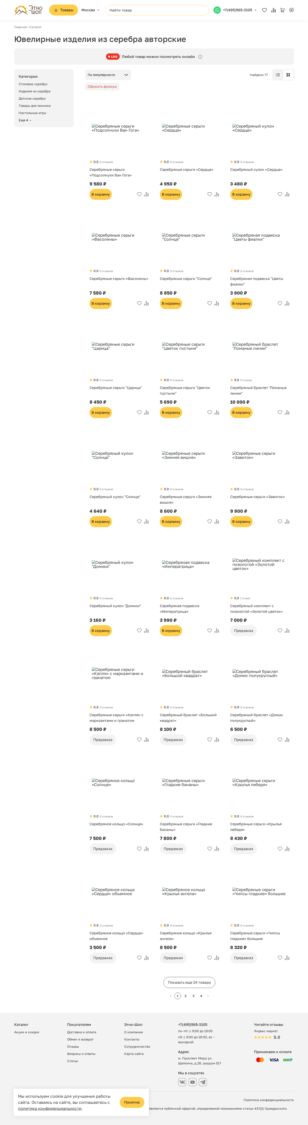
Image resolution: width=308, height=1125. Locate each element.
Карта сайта (134, 1054)
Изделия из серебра (35, 91)
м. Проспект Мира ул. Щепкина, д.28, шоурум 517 (199, 1060)
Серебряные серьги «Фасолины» (119, 278)
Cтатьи (72, 1061)
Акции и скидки (26, 1032)
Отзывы (73, 1046)
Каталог (35, 27)
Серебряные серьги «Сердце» (186, 169)
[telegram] (203, 1082)
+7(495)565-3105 (192, 1024)
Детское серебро (32, 98)
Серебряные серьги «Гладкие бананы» (186, 827)
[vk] (182, 1082)
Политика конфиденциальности (269, 1100)
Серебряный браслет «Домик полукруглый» (256, 718)
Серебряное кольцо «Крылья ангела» (185, 936)
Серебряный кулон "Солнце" (115, 496)
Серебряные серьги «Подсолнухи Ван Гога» (111, 172)
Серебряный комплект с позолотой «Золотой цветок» (256, 609)
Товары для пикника (35, 105)
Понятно (132, 1102)
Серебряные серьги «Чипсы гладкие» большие (255, 936)
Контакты (131, 1039)
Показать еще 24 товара (189, 982)
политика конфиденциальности (49, 1108)
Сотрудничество (137, 1046)
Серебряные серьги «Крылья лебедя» (256, 827)
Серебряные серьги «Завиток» (257, 496)
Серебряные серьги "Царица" (116, 387)
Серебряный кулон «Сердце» (256, 169)
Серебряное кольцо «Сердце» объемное (116, 936)
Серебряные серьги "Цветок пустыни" (185, 390)
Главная (20, 27)
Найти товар (121, 10)
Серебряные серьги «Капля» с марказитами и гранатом (116, 718)
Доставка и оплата (81, 1032)
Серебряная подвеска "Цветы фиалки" (256, 281)
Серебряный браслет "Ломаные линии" (258, 390)
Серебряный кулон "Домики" (115, 606)
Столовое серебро (33, 84)
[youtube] (192, 1082)
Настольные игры (32, 113)
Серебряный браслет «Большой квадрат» (188, 718)
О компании (133, 1032)
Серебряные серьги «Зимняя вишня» (185, 499)
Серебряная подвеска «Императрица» (179, 609)
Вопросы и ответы (81, 1054)
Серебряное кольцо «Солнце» (116, 824)
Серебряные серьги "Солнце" (186, 278)
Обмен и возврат (80, 1039)
